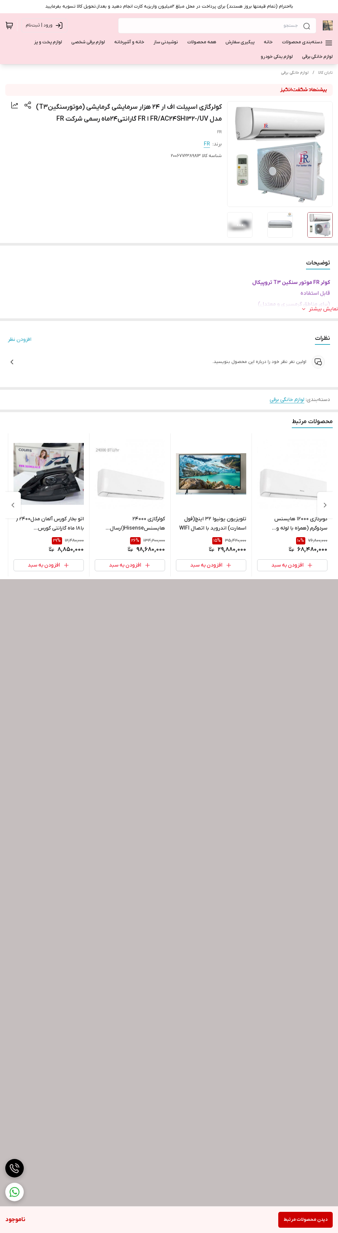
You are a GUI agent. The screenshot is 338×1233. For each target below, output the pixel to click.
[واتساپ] (14, 1192)
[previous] (325, 505)
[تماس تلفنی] (14, 1168)
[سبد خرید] (9, 25)
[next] (13, 505)
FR (207, 144)
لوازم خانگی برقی (295, 72)
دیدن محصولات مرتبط (305, 1219)
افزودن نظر (19, 339)
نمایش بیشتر (323, 309)
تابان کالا (325, 72)
